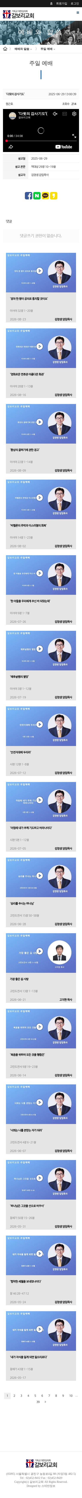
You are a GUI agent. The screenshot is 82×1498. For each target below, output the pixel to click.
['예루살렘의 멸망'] (41, 650)
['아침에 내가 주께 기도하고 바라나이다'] (41, 801)
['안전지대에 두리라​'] (41, 726)
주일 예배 (47, 48)
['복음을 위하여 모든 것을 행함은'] (41, 1028)
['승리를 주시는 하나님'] (41, 877)
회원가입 (61, 3)
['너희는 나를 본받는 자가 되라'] (41, 1104)
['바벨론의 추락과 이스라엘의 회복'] (41, 499)
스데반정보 (48, 1485)
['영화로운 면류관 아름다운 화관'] (41, 348)
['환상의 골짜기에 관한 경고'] (41, 423)
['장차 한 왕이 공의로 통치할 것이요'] (41, 272)
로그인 (75, 3)
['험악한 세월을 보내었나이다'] (41, 1255)
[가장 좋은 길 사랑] (41, 953)
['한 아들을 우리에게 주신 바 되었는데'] (41, 575)
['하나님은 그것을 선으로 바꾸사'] (41, 1179)
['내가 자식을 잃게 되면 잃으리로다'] (41, 1331)
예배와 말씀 (22, 48)
